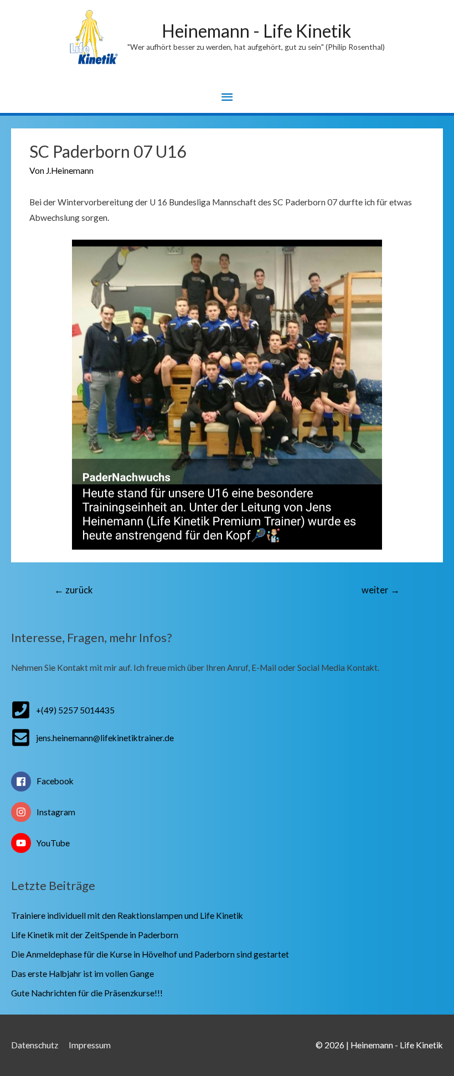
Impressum (90, 1045)
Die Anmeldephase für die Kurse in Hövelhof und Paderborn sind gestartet (150, 954)
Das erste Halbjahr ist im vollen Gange (82, 974)
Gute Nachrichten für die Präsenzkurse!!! (87, 993)
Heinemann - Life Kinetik (256, 31)
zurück (73, 590)
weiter (381, 590)
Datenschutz (34, 1045)
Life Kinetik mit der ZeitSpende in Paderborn (94, 935)
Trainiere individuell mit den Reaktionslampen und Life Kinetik (127, 915)
